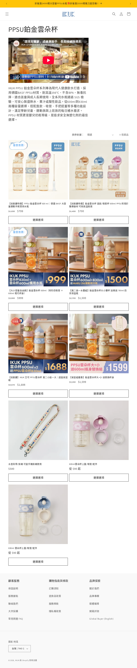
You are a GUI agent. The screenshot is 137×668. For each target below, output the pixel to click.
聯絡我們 (13, 603)
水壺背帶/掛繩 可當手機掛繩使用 (25, 464)
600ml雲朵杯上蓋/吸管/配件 (83, 464)
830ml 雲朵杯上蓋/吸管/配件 (22, 548)
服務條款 (54, 603)
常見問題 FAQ (15, 618)
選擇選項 (38, 219)
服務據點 (13, 595)
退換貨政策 (55, 595)
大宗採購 (13, 611)
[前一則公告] (6, 3)
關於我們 (94, 588)
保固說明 (13, 588)
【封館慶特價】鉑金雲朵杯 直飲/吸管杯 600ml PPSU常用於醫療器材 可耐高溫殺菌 (98, 205)
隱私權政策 (55, 611)
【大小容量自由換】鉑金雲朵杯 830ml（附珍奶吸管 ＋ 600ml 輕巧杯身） (35, 292)
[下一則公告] (130, 3)
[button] (7, 14)
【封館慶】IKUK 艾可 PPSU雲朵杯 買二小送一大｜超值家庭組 (38, 379)
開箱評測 (94, 611)
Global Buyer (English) (101, 618)
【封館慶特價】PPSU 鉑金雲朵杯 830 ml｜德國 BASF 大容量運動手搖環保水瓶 (37, 205)
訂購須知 (54, 588)
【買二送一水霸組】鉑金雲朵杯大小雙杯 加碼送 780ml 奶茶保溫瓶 (98, 292)
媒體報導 (94, 603)
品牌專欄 (94, 595)
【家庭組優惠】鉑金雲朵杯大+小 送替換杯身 (91, 377)
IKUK (17, 660)
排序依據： (78, 134)
